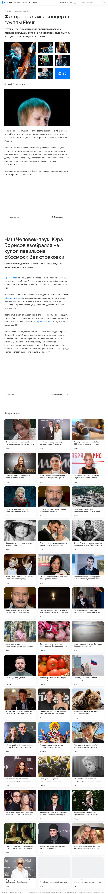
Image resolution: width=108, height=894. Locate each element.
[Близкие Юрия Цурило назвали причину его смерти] (54, 502)
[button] (20, 60)
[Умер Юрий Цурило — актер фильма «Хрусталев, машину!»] (20, 603)
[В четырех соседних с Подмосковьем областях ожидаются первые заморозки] (54, 771)
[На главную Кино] (8, 2)
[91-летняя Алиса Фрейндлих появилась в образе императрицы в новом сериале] (88, 603)
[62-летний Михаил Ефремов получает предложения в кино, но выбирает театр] (88, 873)
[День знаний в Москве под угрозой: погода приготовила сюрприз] (88, 805)
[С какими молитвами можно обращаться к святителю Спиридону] (54, 738)
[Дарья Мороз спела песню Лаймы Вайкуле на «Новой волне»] (20, 873)
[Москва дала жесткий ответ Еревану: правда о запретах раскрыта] (88, 670)
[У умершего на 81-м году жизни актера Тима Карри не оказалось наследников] (20, 704)
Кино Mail (26, 11)
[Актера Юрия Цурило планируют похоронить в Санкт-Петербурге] (20, 839)
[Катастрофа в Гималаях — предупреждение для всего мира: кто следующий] (88, 502)
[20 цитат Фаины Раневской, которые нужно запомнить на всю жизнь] (88, 771)
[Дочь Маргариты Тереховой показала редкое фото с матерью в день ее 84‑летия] (20, 435)
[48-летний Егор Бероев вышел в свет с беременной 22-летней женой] (20, 738)
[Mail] (3, 2)
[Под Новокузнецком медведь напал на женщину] (88, 704)
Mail (3, 892)
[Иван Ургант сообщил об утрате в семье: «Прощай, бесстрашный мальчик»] (88, 569)
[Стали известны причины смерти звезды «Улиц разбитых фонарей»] (54, 603)
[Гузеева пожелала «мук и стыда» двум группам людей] (54, 569)
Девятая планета (13, 298)
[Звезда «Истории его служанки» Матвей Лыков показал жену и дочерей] (54, 805)
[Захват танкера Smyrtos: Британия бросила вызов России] (88, 637)
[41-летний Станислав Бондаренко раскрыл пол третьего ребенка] (20, 805)
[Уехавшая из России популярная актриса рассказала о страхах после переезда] (88, 468)
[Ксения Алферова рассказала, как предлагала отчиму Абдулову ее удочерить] (88, 536)
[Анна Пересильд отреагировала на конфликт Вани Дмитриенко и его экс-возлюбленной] (54, 704)
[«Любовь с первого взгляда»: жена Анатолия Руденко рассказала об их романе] (54, 435)
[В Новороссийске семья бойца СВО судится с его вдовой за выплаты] (88, 435)
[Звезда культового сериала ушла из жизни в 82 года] (20, 536)
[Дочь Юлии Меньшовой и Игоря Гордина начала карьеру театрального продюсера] (20, 569)
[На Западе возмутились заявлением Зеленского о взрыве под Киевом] (20, 670)
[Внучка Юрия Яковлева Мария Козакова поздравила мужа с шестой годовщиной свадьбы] (54, 468)
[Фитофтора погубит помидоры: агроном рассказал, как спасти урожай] (54, 670)
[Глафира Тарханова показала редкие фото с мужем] (20, 468)
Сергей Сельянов (44, 321)
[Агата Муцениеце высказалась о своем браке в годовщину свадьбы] (54, 536)
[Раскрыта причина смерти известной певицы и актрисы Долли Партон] (20, 502)
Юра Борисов (10, 278)
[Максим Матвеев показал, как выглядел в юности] (54, 839)
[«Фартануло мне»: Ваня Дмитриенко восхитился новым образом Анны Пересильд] (20, 637)
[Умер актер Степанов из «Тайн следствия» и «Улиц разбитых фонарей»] (88, 738)
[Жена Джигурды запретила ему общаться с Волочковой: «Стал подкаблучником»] (88, 839)
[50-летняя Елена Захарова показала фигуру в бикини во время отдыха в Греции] (20, 771)
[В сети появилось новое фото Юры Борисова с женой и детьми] (54, 873)
